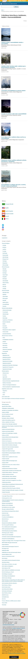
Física (4, 337)
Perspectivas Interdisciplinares (8, 538)
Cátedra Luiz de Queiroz (7, 441)
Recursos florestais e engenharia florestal (11, 380)
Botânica (4, 247)
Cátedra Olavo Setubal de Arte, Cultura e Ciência (11, 443)
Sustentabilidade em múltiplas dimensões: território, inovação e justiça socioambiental (13, 185)
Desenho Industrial (6, 321)
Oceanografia (5, 351)
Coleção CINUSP (5, 462)
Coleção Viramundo (6, 492)
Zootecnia (5, 375)
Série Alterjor (4, 558)
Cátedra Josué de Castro (6, 439)
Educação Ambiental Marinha (8, 509)
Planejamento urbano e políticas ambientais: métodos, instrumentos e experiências (14, 161)
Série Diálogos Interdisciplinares (8, 576)
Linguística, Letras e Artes (7, 388)
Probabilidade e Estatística (8, 339)
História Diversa (5, 519)
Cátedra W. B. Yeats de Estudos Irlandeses (10, 447)
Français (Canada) (9, 213)
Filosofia (4, 286)
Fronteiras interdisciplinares (7, 517)
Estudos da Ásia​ (5, 513)
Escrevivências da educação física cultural (10, 511)
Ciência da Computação (7, 349)
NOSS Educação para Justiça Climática (9, 530)
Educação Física (6, 292)
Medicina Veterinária (7, 382)
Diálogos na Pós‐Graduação (7, 505)
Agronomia (5, 377)
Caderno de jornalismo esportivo (8, 420)
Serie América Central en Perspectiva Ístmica (11, 560)
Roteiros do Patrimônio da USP (8, 556)
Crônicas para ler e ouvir (7, 498)
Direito (4, 323)
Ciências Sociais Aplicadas (7, 308)
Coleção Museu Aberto (6, 482)
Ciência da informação (7, 310)
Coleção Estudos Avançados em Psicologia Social (11, 470)
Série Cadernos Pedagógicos (7, 566)
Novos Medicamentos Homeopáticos (9, 526)
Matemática (5, 345)
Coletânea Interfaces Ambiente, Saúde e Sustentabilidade (14, 494)
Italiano (7, 218)
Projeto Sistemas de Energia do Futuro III (10, 546)
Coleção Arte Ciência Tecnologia (8, 450)
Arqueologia (5, 274)
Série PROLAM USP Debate (7, 589)
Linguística (5, 390)
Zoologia (4, 251)
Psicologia (5, 278)
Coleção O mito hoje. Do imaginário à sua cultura (11, 480)
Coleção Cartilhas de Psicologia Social (9, 460)
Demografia (5, 327)
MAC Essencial (5, 521)
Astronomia (5, 347)
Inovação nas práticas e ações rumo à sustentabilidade (13, 113)
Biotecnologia (5, 265)
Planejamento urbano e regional (9, 329)
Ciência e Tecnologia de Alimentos (9, 384)
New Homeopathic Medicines (8, 524)
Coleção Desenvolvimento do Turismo (9, 468)
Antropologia (5, 280)
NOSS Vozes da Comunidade (7, 534)
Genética (4, 249)
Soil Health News (5, 596)
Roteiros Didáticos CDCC (7, 554)
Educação (4, 268)
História (4, 284)
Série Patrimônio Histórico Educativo (9, 583)
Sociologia (5, 270)
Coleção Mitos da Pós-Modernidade (9, 478)
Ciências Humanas (5, 267)
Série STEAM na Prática (6, 593)
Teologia (4, 288)
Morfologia (5, 253)
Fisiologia (5, 261)
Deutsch (7, 216)
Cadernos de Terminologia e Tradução (9, 433)
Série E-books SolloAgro (7, 577)
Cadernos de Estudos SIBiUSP (8, 431)
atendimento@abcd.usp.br (8, 624)
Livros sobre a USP (5, 396)
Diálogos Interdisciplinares (7, 503)
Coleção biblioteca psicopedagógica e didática (11, 452)
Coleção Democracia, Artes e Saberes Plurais (10, 464)
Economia (5, 325)
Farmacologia (5, 255)
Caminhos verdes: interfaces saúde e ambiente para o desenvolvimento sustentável (13, 67)
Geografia (5, 276)
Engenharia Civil (6, 355)
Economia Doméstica (7, 333)
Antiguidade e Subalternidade (8, 408)
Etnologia (4, 272)
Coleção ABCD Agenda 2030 (7, 448)
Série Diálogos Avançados (7, 574)
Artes (4, 394)
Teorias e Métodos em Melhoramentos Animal (11, 600)
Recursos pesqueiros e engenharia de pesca (11, 386)
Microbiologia (5, 257)
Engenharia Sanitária (7, 363)
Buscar (16, 6)
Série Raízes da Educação (7, 591)
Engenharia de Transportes (8, 367)
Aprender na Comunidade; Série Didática (10, 410)
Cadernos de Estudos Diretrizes (8, 429)
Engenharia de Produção (7, 361)
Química (4, 341)
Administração (5, 314)
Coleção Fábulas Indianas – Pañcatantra (10, 472)
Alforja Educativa (5, 404)
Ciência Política (6, 282)
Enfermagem (5, 298)
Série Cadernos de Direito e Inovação (9, 564)
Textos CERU (4, 602)
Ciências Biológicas (6, 243)
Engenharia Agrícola (7, 378)
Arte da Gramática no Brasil (7, 414)
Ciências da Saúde (5, 290)
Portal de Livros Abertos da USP (10, 3)
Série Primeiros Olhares (6, 585)
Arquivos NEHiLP (5, 412)
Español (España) (9, 211)
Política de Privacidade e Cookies (16, 653)
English (7, 207)
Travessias (4, 604)
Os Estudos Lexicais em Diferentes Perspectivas (11, 536)
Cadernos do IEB (5, 435)
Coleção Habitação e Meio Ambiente (9, 476)
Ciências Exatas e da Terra (7, 335)
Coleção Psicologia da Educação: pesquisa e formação (12, 490)
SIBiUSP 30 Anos (5, 595)
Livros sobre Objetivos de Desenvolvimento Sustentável (13, 398)
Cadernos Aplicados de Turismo (8, 422)
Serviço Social (5, 331)
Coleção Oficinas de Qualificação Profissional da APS (12, 484)
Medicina (4, 294)
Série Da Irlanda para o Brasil (8, 572)
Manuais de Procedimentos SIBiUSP (9, 523)
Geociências (5, 343)
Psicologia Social (5, 548)
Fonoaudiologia (6, 304)
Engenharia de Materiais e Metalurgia (10, 365)
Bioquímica (5, 263)
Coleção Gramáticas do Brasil (8, 474)
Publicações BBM (5, 550)
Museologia (5, 318)
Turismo (4, 316)
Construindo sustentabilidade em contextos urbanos (13, 90)
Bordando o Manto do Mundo (8, 418)
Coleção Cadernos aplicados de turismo (10, 456)
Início (2, 10)
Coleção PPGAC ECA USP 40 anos (8, 486)
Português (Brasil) (9, 204)
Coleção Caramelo (5, 458)
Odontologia (5, 296)
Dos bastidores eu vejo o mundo (8, 507)
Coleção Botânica (5, 454)
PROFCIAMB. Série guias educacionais (9, 542)
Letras (4, 392)
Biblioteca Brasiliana (6, 416)
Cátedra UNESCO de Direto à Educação (9, 445)
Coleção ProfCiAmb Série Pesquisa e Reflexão (11, 488)
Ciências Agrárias (5, 371)
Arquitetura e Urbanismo (8, 320)
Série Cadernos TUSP (6, 568)
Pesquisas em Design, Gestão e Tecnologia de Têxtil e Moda (13, 540)
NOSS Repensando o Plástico (7, 532)
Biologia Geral (5, 259)
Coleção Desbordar (6, 466)
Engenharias (4, 353)
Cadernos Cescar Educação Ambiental (9, 424)
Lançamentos (4, 237)
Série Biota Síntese (5, 562)
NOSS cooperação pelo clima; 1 (8, 528)
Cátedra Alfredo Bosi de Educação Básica (10, 437)
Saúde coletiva (5, 302)
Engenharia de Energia (7, 369)
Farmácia (4, 306)
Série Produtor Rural (6, 587)
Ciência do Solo (6, 373)
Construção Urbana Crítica (7, 496)
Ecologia (4, 245)
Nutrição (4, 300)
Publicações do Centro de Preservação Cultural (11, 552)
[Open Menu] (1, 3)
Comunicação (5, 312)
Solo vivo (4, 598)
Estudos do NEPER (5, 515)
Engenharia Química (7, 357)
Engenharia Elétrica (6, 359)
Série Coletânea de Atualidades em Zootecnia (11, 570)
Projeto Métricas (5, 544)
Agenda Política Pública (6, 406)
